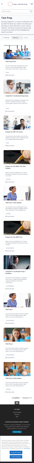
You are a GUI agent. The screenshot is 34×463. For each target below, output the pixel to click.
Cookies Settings (16, 456)
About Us (17, 414)
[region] (16, 449)
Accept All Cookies (16, 452)
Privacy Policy (27, 448)
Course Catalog (17, 412)
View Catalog (17, 432)
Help (17, 416)
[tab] (17, 409)
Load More (16, 398)
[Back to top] (17, 402)
